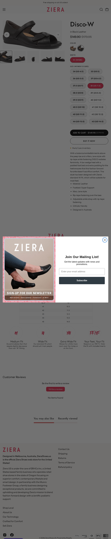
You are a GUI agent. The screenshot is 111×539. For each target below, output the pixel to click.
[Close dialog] (104, 240)
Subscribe (82, 280)
